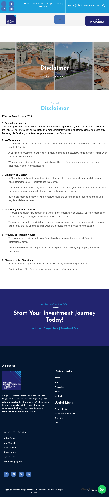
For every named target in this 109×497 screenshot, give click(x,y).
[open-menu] (59, 19)
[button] (102, 489)
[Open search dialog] (104, 6)
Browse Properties (44, 328)
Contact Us (69, 328)
